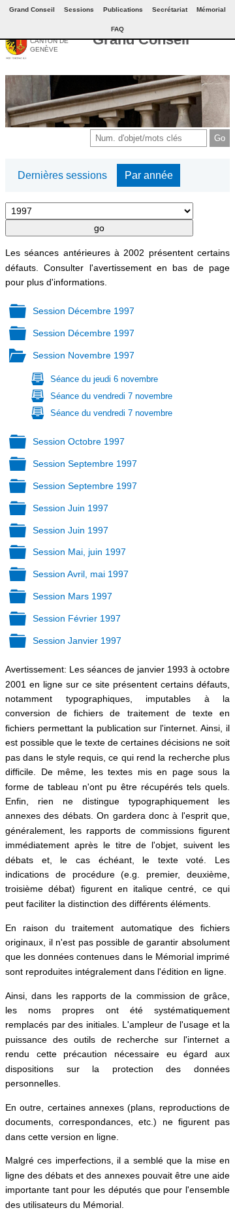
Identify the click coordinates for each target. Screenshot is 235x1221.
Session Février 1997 (77, 618)
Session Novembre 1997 (83, 355)
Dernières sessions (62, 175)
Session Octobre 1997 (79, 441)
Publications (123, 9)
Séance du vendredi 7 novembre (111, 396)
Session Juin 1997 (70, 508)
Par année (149, 175)
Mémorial (211, 9)
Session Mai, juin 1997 (79, 552)
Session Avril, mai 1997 (81, 574)
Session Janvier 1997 (77, 640)
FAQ (117, 29)
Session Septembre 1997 (85, 463)
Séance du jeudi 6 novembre (104, 379)
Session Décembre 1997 (83, 311)
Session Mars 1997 (72, 596)
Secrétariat (169, 9)
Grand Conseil (141, 39)
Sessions (79, 9)
